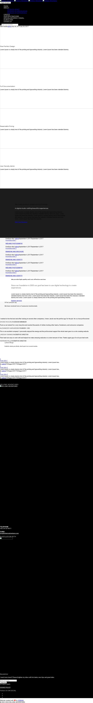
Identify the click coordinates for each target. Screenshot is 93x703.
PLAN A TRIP (8, 20)
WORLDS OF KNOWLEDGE (17, 11)
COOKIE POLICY (5, 687)
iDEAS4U (21, 700)
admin (9, 26)
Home (6, 6)
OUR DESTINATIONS (11, 16)
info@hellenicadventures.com (9, 533)
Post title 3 (4, 374)
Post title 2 (4, 367)
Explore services (16, 301)
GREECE (7, 14)
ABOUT (6, 8)
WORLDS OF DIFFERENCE (17, 13)
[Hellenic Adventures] (14, 1)
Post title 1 (3, 361)
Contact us (8, 21)
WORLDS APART (13, 9)
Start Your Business (21, 222)
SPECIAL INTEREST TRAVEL (14, 18)
